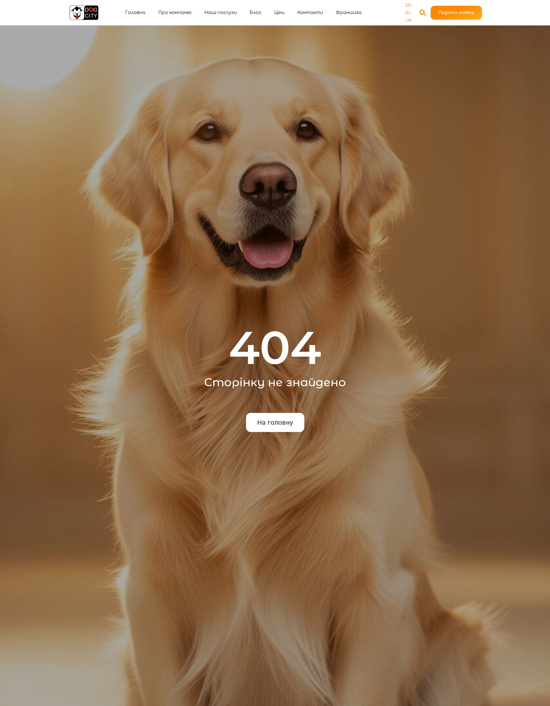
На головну (275, 422)
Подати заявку (456, 12)
